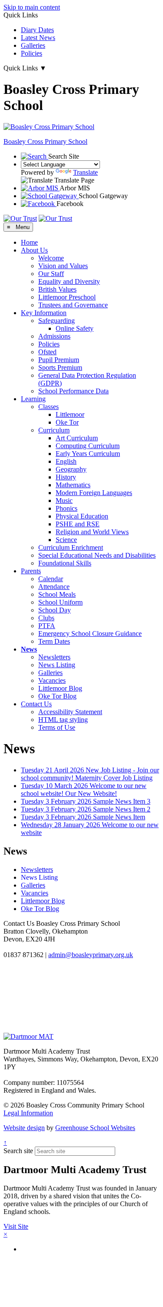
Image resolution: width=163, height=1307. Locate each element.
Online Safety (74, 328)
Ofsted (47, 352)
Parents (31, 571)
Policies (31, 53)
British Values (57, 289)
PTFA (46, 625)
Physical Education (82, 516)
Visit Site (15, 1226)
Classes (48, 406)
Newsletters (54, 657)
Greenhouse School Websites (95, 1127)
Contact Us (36, 704)
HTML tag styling (63, 719)
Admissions (54, 336)
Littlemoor (70, 414)
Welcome (51, 258)
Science (66, 539)
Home (29, 242)
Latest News (38, 37)
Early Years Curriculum (88, 453)
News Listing (56, 664)
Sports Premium (60, 367)
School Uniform (60, 602)
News (29, 649)
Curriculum (54, 430)
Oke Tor (67, 422)
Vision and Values (63, 265)
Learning (33, 398)
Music (64, 500)
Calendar (50, 578)
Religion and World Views (92, 531)
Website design (24, 1127)
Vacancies (52, 680)
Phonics (66, 508)
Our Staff (51, 273)
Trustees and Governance (73, 305)
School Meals (57, 594)
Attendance (54, 586)
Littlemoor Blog (60, 688)
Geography (71, 469)
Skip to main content (31, 7)
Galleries (33, 45)
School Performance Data (73, 391)
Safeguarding (56, 320)
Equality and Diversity (69, 281)
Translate (85, 172)
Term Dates (54, 641)
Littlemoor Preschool (67, 297)
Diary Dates (37, 29)
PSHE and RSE (78, 524)
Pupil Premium (58, 359)
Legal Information (28, 1113)
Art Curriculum (77, 438)
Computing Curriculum (88, 445)
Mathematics (73, 485)
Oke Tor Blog (57, 696)
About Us (34, 250)
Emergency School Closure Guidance (90, 633)
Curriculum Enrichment (70, 547)
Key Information (44, 312)
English (66, 461)
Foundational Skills (64, 563)
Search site (18, 1150)
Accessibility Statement (70, 711)
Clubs (46, 618)
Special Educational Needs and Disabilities (97, 555)
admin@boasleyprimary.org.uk (90, 954)
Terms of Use (56, 727)
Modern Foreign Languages (94, 492)
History (66, 477)
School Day (54, 610)
